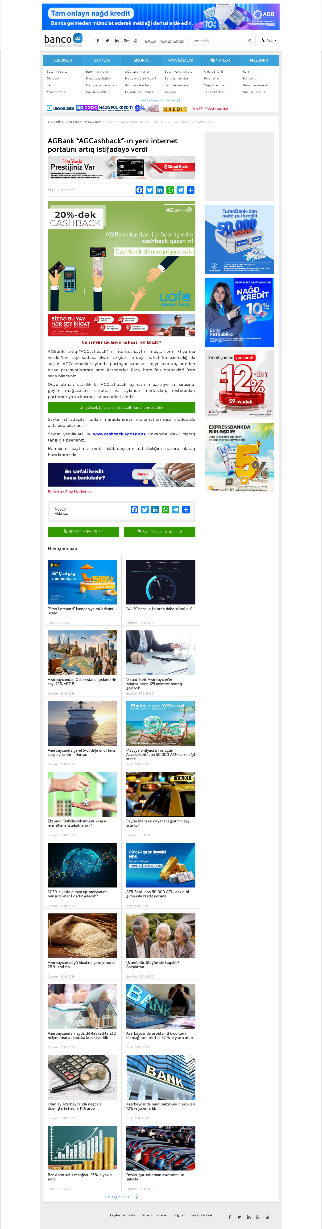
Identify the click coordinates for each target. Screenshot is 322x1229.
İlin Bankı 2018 (97, 92)
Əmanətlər (212, 78)
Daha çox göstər (119, 1197)
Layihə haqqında (122, 1215)
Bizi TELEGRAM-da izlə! (210, 109)
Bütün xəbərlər (58, 71)
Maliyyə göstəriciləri (101, 85)
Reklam (146, 1215)
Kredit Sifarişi (214, 71)
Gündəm (53, 78)
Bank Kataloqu (97, 71)
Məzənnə (259, 60)
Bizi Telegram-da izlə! (161, 532)
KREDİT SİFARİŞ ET (85, 532)
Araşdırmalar (57, 92)
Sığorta (141, 60)
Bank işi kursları (177, 78)
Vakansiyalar (180, 60)
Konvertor (250, 78)
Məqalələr (93, 121)
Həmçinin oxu (62, 548)
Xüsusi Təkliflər (255, 92)
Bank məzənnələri (256, 85)
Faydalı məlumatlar (140, 92)
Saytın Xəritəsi (201, 1215)
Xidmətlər (220, 60)
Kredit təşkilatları (99, 78)
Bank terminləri (176, 85)
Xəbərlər (63, 60)
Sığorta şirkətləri (138, 71)
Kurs (246, 71)
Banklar (102, 60)
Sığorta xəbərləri (137, 85)
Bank (50, 85)
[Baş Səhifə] (63, 40)
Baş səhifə (55, 121)
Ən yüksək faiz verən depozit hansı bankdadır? (122, 407)
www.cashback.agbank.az (119, 434)
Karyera (170, 92)
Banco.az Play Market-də (70, 492)
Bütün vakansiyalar (179, 71)
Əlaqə (161, 1215)
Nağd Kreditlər (215, 85)
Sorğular (178, 1215)
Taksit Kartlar (214, 92)
